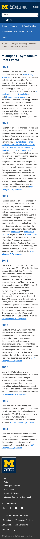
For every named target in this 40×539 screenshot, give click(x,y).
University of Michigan (9, 465)
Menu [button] (9, 20)
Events (4, 26)
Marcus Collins (31, 234)
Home (6, 44)
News (29, 32)
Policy (6, 482)
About (4, 38)
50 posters (15, 232)
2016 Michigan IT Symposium (14, 394)
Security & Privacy (11, 493)
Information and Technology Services (17, 520)
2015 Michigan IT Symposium (21, 422)
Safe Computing (8, 529)
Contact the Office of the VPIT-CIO (16, 515)
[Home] (20, 7)
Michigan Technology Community (24, 44)
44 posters (26, 150)
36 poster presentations (15, 97)
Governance (9, 489)
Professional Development (13, 32)
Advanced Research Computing (15, 525)
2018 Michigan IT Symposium (14, 319)
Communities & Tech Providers (23, 26)
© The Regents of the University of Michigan (17, 536)
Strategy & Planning (12, 486)
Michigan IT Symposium (20, 47)
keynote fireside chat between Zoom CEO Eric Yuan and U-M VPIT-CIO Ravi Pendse (18, 145)
